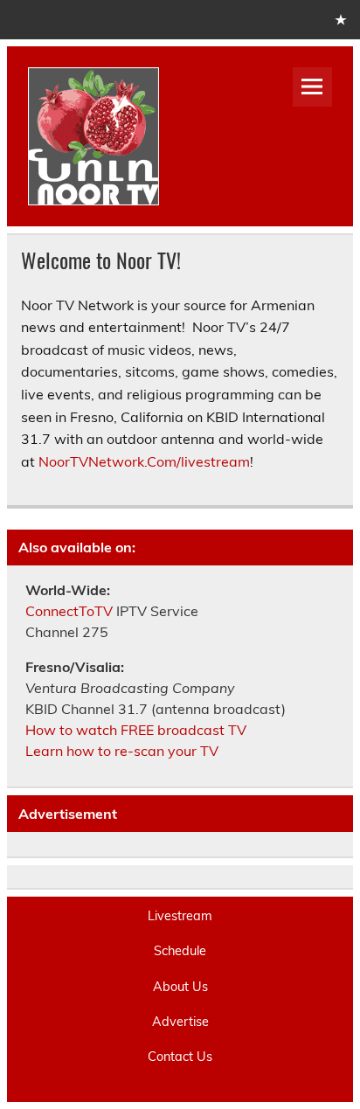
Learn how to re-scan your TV (121, 750)
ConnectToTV (69, 611)
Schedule (180, 951)
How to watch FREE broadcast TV (135, 729)
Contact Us (180, 1056)
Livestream (180, 916)
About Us (180, 987)
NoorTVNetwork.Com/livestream (144, 461)
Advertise (180, 1021)
